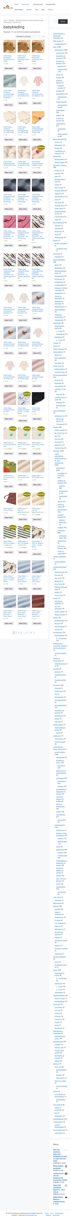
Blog (43, 9)
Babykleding (25, 4)
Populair (29, 9)
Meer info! (8, 68)
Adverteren (56, 1215)
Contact (50, 9)
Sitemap (48, 1215)
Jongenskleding (38, 4)
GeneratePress (32, 1215)
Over (36, 9)
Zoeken (63, 21)
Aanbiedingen (19, 9)
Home (16, 4)
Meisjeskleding (50, 4)
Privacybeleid (59, 1213)
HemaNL (11, 20)
